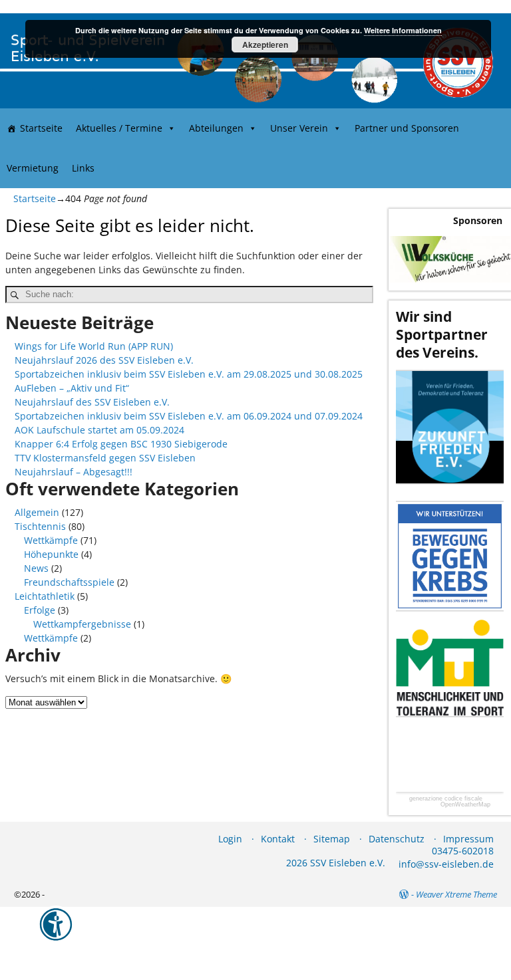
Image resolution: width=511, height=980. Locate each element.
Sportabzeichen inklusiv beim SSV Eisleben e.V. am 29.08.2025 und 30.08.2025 (189, 374)
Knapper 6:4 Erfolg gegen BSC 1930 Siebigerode (121, 443)
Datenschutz (397, 838)
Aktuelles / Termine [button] (119, 128)
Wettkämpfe (51, 540)
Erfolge (39, 610)
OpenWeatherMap (465, 805)
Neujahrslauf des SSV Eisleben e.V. (92, 402)
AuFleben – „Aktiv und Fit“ (72, 388)
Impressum (468, 838)
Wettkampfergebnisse (82, 624)
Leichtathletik (45, 596)
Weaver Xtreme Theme (456, 894)
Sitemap (331, 838)
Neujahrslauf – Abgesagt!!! (73, 471)
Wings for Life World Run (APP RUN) (94, 346)
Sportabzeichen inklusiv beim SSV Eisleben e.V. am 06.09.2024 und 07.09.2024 (189, 416)
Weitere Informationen (403, 30)
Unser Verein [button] (299, 128)
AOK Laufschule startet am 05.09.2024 (99, 430)
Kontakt (278, 838)
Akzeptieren (265, 45)
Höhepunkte (51, 554)
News (36, 568)
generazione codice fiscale (445, 799)
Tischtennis (40, 526)
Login (230, 838)
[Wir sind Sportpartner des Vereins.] (450, 427)
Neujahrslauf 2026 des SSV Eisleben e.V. (104, 360)
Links (83, 168)
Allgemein (37, 512)
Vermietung (33, 168)
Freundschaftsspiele (69, 582)
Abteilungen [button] (216, 128)
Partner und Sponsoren (407, 128)
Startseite (41, 128)
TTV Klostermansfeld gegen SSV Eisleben (105, 457)
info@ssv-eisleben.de (446, 864)
